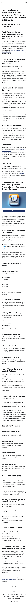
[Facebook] (15, 586)
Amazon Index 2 (5, 594)
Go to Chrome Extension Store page (14, 211)
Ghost (16, 601)
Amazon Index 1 (15, 594)
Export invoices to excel (14, 598)
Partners (22, 596)
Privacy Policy (15, 596)
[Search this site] (24, 2)
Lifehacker (21, 173)
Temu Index (23, 594)
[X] (12, 586)
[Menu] (26, 2)
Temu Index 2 (7, 596)
